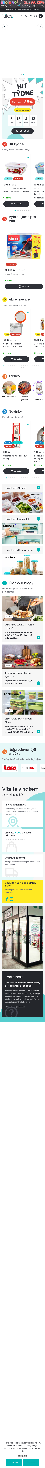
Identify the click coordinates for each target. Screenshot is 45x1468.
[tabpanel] (16, 181)
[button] (5, 26)
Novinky (15, 412)
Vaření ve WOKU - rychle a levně (19, 626)
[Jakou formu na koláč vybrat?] (22, 657)
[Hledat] (26, 16)
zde (22, 1451)
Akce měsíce (19, 299)
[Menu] (41, 16)
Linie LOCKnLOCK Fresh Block (18, 720)
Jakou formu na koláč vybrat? (18, 674)
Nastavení (22, 1456)
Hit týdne (16, 144)
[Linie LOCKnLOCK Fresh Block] (22, 702)
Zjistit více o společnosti (15, 1006)
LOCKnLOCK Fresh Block (22, 732)
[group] (24, 258)
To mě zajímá (22, 131)
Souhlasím (31, 1462)
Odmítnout (14, 1462)
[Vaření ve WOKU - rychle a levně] (22, 608)
